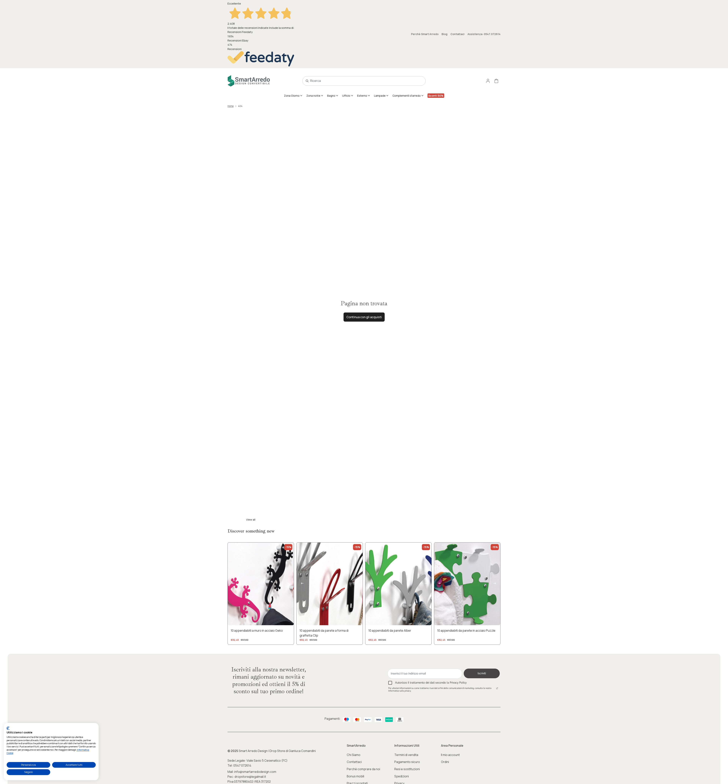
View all (250, 519)
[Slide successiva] (288, 584)
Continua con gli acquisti (364, 317)
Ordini (445, 762)
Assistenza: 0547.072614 (484, 34)
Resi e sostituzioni (407, 769)
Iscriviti (482, 673)
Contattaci (457, 34)
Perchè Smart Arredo (425, 34)
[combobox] (360, 80)
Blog (444, 34)
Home (231, 106)
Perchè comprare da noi (363, 769)
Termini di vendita (406, 755)
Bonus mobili (355, 776)
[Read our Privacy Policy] (497, 688)
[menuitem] (293, 95)
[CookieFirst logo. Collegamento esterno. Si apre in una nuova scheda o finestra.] (8, 728)
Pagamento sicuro (407, 762)
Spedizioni (401, 776)
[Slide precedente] (233, 584)
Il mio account (450, 755)
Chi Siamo (353, 755)
